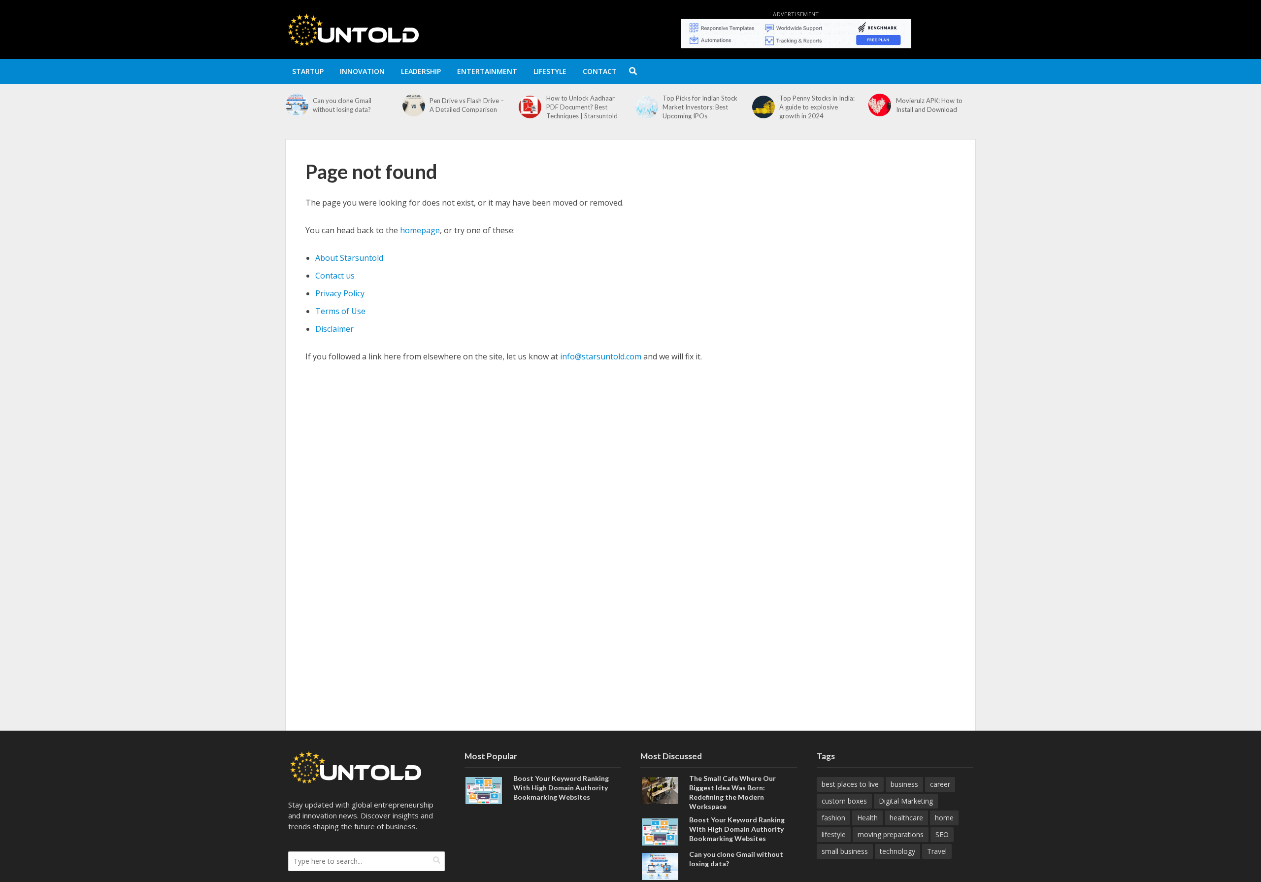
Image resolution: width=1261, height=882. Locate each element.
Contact (600, 71)
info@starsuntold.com (600, 356)
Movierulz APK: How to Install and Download (812, 105)
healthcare (906, 817)
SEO (942, 834)
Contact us (335, 275)
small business (845, 851)
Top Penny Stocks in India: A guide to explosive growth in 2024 (700, 107)
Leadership (421, 71)
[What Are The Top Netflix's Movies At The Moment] (879, 105)
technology (897, 851)
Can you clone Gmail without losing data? (736, 859)
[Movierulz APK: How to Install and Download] (763, 105)
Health (867, 817)
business (904, 784)
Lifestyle (549, 71)
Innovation (362, 71)
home (944, 817)
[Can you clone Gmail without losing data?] (660, 866)
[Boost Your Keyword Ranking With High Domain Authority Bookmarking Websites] (483, 790)
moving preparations (891, 834)
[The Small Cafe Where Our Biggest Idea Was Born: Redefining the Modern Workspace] (660, 790)
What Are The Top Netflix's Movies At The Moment (935, 105)
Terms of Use (340, 311)
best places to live (850, 784)
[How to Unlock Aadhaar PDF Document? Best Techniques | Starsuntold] (413, 107)
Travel (937, 851)
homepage (420, 230)
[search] (436, 860)
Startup (308, 71)
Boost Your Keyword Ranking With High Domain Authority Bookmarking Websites (561, 787)
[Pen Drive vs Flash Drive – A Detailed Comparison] (297, 105)
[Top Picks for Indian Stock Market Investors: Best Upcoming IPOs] (530, 107)
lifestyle (834, 834)
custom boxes (844, 801)
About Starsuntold (349, 257)
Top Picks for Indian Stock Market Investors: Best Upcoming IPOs (583, 107)
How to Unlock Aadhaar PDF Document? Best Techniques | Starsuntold (465, 107)
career (940, 784)
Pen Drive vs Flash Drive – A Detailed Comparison (350, 105)
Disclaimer (334, 328)
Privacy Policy (340, 293)
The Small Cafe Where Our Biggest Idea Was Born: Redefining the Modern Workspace (732, 792)
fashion (833, 817)
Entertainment (487, 71)
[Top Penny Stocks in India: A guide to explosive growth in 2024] (646, 107)
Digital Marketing (906, 801)
